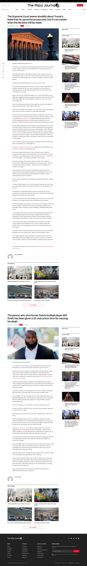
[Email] (3, 77)
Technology (29, 9)
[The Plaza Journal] (43, 5)
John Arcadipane (11, 25)
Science (64, 9)
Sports (17, 9)
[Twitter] (3, 69)
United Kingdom (44, 9)
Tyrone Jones (10, 324)
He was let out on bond (24, 428)
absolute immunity (17, 132)
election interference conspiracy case (24, 147)
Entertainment (58, 9)
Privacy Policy (74, 554)
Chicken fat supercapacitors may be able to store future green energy (72, 106)
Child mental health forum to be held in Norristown (18, 281)
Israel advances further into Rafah (41, 300)
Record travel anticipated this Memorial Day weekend (19, 300)
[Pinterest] (3, 74)
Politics (23, 9)
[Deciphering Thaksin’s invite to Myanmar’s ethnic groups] (46, 273)
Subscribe (80, 5)
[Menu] (84, 9)
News (22, 25)
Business (51, 9)
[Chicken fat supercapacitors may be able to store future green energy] (71, 98)
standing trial (25, 118)
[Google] (74, 538)
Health (70, 9)
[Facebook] (3, 66)
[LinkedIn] (3, 72)
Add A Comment (33, 305)
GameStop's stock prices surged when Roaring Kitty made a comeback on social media (72, 67)
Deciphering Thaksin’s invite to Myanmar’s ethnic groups (45, 282)
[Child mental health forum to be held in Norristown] (19, 273)
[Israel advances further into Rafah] (46, 292)
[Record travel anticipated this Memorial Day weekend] (19, 292)
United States (36, 9)
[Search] (83, 9)
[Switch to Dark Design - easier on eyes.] (84, 5)
